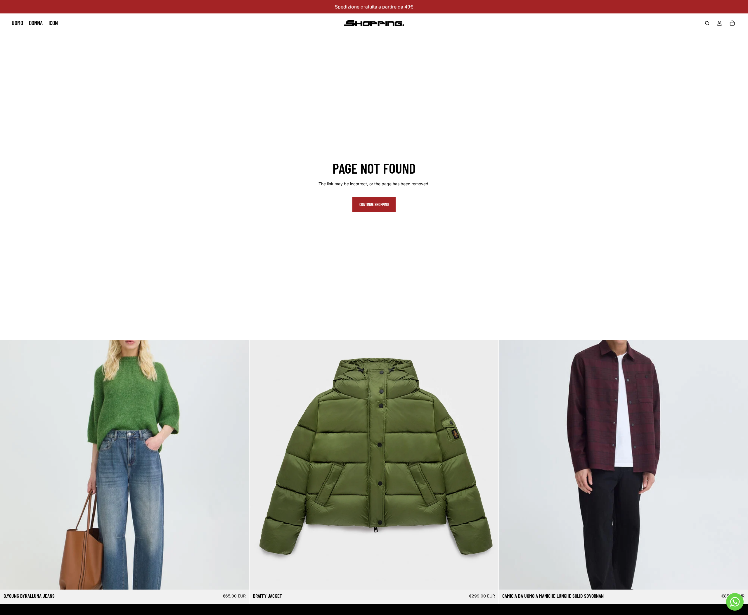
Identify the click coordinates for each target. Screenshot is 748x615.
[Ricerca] (707, 23)
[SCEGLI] (240, 581)
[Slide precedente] (258, 465)
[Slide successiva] (489, 465)
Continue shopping (374, 204)
